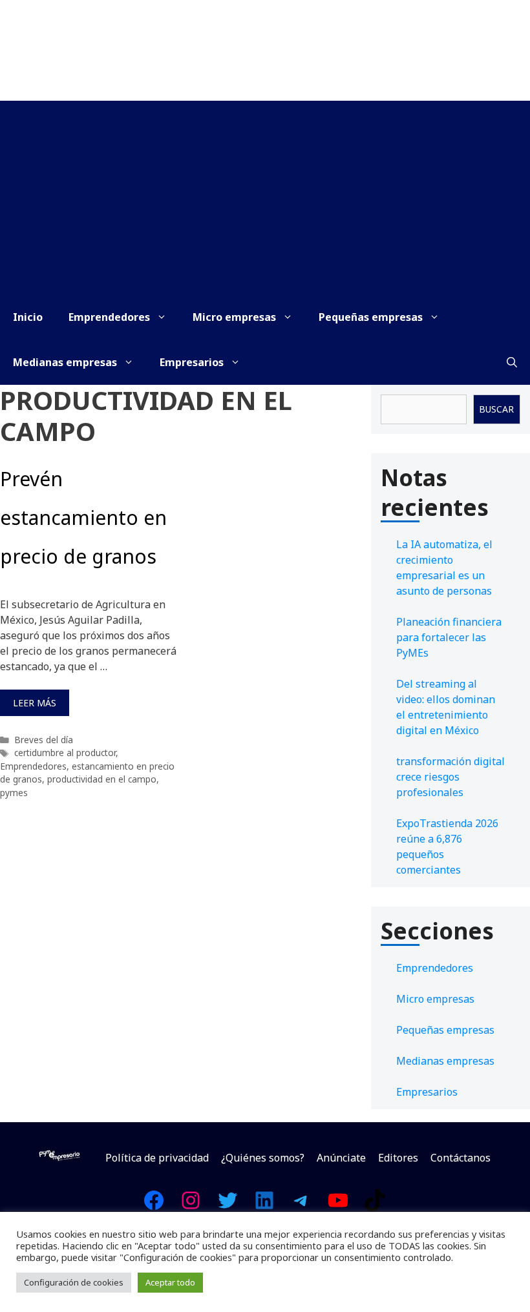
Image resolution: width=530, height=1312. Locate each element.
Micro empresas (234, 317)
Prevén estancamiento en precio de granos (83, 517)
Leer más (34, 703)
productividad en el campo (101, 779)
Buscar (496, 409)
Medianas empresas (65, 362)
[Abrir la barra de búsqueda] (512, 362)
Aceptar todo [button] (170, 1282)
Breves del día (43, 739)
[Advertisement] (265, 197)
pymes (14, 792)
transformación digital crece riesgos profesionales (450, 776)
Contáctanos (460, 1158)
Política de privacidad (157, 1158)
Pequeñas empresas (371, 317)
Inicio (28, 317)
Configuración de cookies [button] (73, 1282)
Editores (398, 1158)
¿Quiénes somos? (262, 1158)
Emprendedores (109, 317)
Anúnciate (341, 1158)
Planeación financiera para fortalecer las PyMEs (449, 637)
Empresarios (192, 362)
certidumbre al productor (65, 752)
